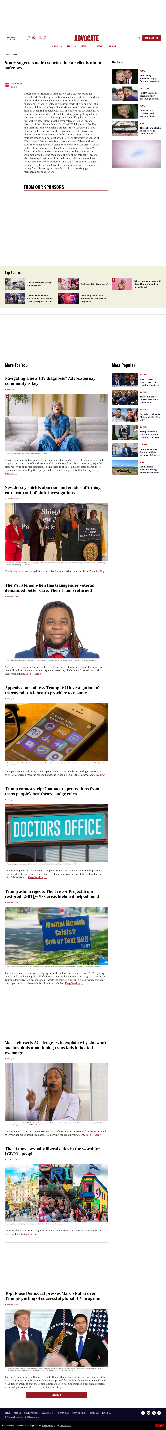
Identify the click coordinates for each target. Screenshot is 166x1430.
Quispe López (11, 389)
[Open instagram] (45, 38)
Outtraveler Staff (17, 83)
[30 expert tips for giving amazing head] (15, 284)
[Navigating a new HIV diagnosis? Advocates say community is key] (56, 422)
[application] (136, 154)
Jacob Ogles (10, 699)
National (143, 375)
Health (84, 46)
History (99, 46)
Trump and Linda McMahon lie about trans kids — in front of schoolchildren (150, 436)
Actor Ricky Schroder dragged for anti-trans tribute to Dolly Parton (150, 80)
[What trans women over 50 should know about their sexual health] (122, 284)
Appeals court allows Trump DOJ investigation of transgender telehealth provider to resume (52, 690)
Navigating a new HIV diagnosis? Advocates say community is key (50, 380)
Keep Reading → (98, 571)
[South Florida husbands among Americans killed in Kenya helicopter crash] (125, 467)
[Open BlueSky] (34, 38)
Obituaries (144, 410)
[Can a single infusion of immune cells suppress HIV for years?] (68, 298)
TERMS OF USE (94, 1413)
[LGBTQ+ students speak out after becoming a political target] (125, 93)
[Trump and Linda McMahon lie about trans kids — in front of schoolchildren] (125, 432)
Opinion (112, 46)
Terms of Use (65, 1426)
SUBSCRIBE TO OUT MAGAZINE (11, 38)
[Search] (139, 38)
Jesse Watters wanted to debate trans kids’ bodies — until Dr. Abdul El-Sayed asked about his (149, 386)
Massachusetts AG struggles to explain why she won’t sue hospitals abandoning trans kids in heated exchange (55, 1048)
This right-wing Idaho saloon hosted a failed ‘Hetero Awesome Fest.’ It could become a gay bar (150, 135)
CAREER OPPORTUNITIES (31, 1413)
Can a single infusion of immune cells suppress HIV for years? (94, 298)
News (69, 46)
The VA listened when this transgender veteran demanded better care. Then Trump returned (49, 587)
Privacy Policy (48, 1426)
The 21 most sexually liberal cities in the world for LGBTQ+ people (52, 1151)
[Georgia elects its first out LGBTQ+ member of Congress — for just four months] (125, 450)
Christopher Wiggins (13, 498)
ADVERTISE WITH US (48, 1413)
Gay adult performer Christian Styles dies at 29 (150, 417)
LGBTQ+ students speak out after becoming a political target (150, 97)
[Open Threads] (40, 38)
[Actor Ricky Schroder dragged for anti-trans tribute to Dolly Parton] (125, 76)
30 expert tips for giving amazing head (39, 284)
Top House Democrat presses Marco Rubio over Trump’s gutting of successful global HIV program (52, 1295)
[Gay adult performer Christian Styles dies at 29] (125, 415)
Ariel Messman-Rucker (13, 1160)
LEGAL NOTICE (106, 1413)
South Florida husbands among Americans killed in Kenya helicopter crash (149, 472)
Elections (144, 445)
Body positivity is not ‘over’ (94, 284)
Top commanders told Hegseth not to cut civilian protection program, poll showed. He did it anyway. (150, 404)
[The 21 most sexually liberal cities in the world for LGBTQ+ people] (56, 1193)
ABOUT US (17, 1413)
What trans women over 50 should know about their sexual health (147, 284)
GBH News (32, 1125)
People (143, 71)
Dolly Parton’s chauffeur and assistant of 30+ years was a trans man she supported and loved (150, 116)
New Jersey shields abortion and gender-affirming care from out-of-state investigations (53, 490)
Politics (54, 46)
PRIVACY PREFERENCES (79, 1413)
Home (7, 54)
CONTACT (8, 1413)
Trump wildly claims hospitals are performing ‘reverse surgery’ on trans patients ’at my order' (40, 300)
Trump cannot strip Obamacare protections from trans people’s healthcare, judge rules (52, 791)
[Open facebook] (29, 38)
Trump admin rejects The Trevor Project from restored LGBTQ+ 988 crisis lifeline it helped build (52, 893)
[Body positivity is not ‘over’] (68, 284)
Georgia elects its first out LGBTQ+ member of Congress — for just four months (150, 455)
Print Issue (144, 88)
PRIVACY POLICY (63, 1413)
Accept (159, 1426)
